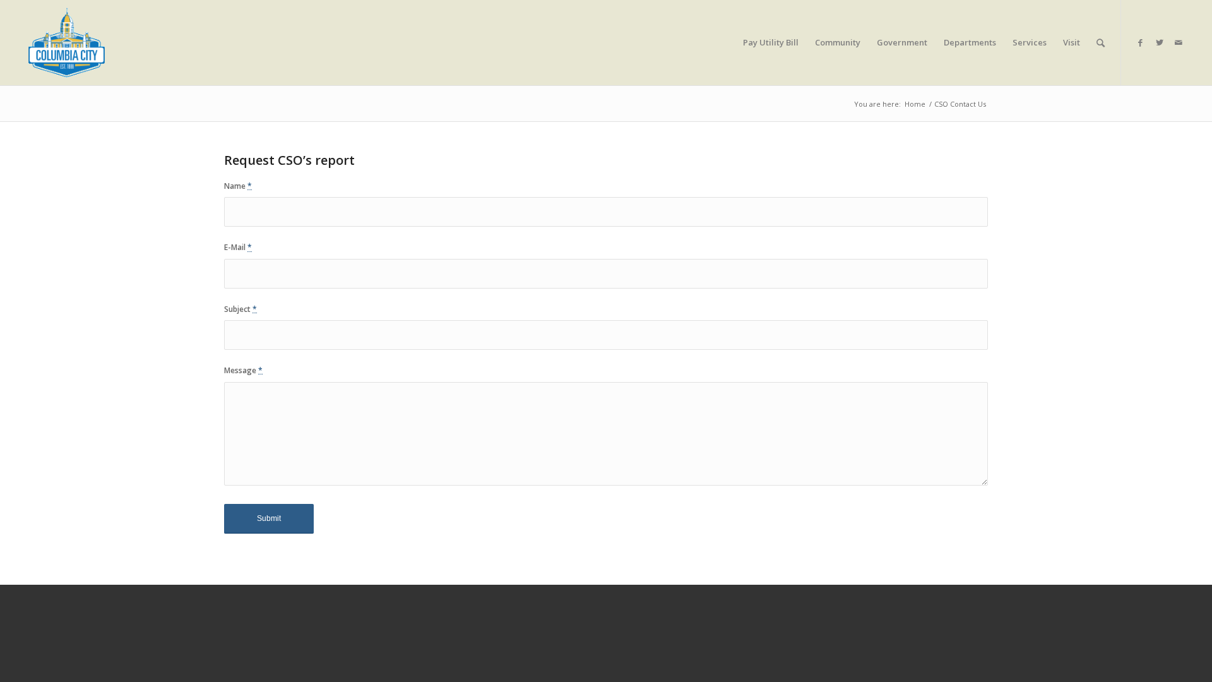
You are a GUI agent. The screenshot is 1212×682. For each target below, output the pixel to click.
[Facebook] (1140, 42)
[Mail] (1178, 42)
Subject (240, 309)
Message (243, 370)
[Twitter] (1159, 42)
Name (238, 186)
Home (915, 104)
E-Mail (238, 247)
